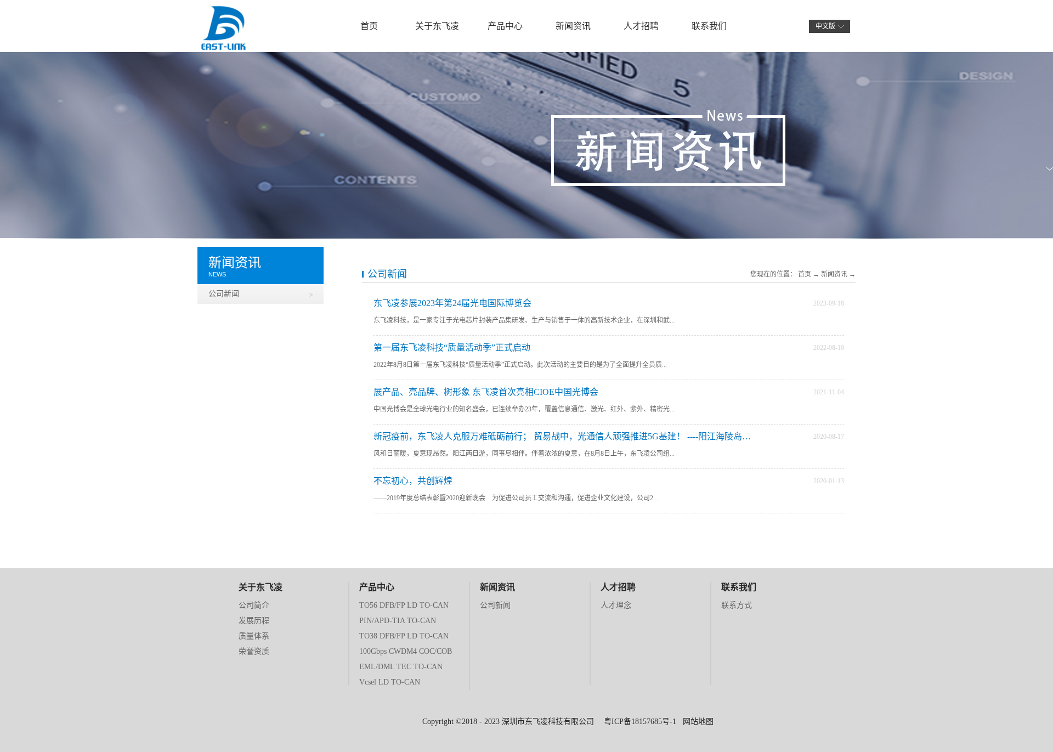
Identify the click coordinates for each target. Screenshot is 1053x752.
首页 (369, 26)
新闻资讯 (834, 274)
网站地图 (696, 721)
